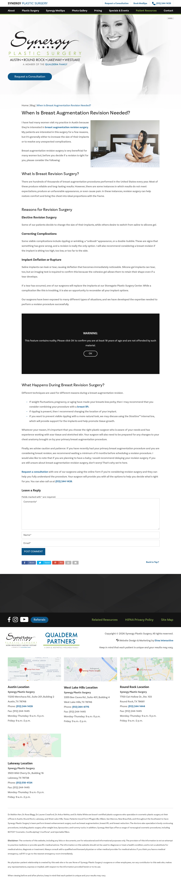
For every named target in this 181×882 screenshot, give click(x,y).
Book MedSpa (140, 3)
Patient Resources (146, 10)
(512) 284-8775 (80, 707)
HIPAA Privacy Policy (139, 620)
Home (25, 105)
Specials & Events (119, 10)
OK (90, 353)
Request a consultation (35, 471)
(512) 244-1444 (136, 706)
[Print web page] (68, 563)
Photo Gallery (79, 10)
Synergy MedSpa (55, 10)
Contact (168, 10)
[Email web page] (75, 563)
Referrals (39, 620)
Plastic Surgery (30, 10)
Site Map (167, 620)
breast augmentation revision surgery (66, 127)
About (11, 10)
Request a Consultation (117, 3)
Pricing (98, 10)
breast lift (83, 406)
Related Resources (105, 620)
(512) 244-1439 (24, 706)
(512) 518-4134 (24, 782)
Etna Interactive (164, 640)
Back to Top (153, 562)
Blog (32, 105)
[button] (58, 563)
